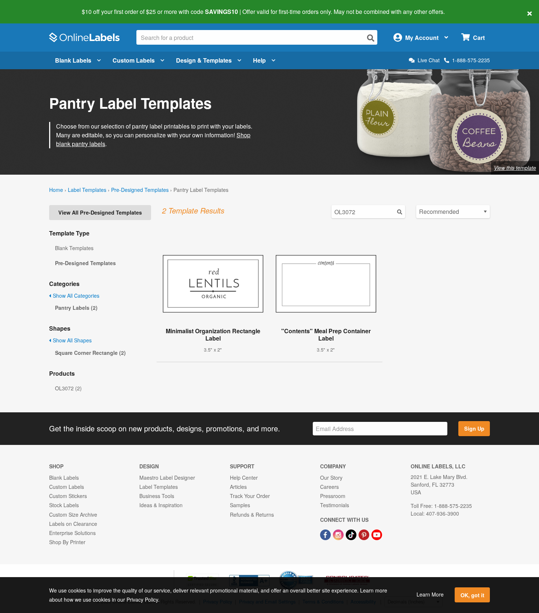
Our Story (331, 477)
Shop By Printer (67, 542)
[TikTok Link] (352, 534)
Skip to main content (26, 6)
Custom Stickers (68, 495)
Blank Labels (73, 60)
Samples (240, 505)
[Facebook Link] (326, 534)
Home (56, 189)
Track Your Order (250, 495)
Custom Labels (134, 60)
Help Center (244, 477)
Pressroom (332, 495)
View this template (515, 167)
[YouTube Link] (376, 534)
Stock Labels (64, 505)
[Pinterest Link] (365, 534)
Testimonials (334, 505)
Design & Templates (204, 60)
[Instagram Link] (339, 534)
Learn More (430, 594)
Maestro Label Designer (167, 477)
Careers (329, 486)
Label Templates (87, 189)
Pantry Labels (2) (76, 307)
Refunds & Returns (252, 514)
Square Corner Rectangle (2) (90, 352)
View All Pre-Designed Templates (100, 212)
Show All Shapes (71, 340)
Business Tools (156, 495)
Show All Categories (75, 295)
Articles (238, 486)
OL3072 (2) (68, 388)
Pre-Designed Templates (140, 189)
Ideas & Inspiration (161, 505)
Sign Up (474, 428)
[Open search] (370, 38)
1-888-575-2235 (471, 60)
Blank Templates (74, 248)
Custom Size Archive (73, 514)
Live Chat (429, 60)
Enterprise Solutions (72, 532)
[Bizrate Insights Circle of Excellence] (310, 571)
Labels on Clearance (73, 523)
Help (259, 60)
